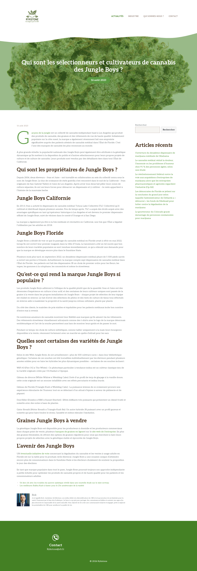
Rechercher (141, 125)
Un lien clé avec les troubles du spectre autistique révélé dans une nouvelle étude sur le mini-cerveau (64, 483)
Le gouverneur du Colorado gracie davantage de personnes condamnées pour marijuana (154, 215)
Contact (173, 16)
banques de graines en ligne (69, 431)
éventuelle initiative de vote (35, 453)
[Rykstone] (32, 16)
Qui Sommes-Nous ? (153, 16)
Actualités (117, 16)
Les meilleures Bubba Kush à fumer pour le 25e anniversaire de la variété (52, 486)
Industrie (133, 16)
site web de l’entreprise (104, 431)
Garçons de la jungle (40, 133)
